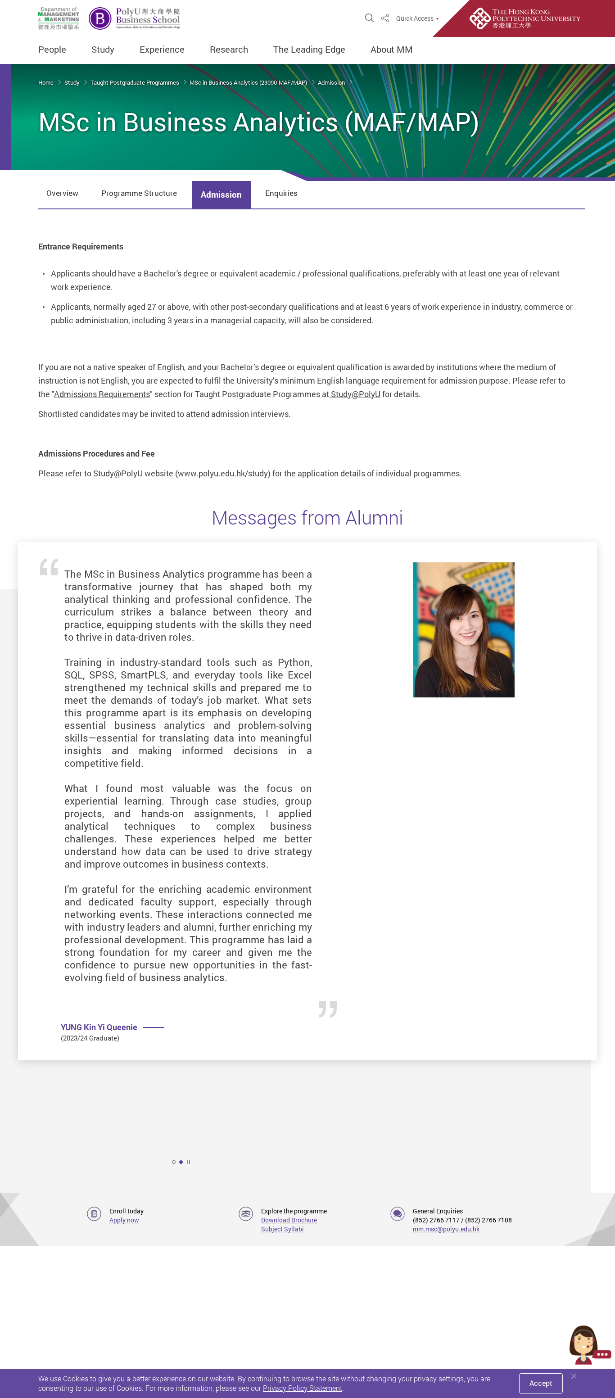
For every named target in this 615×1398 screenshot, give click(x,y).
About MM (392, 49)
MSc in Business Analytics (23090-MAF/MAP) (249, 82)
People (52, 49)
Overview (62, 193)
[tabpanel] (307, 829)
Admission (332, 82)
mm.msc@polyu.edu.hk (446, 1229)
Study (102, 49)
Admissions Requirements (102, 394)
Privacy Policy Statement (302, 1388)
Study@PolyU (354, 394)
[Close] (574, 1376)
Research (229, 49)
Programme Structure (139, 193)
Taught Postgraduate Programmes (135, 82)
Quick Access (415, 18)
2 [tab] (181, 1162)
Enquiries (281, 193)
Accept (540, 1383)
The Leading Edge (309, 49)
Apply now (124, 1220)
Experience (162, 49)
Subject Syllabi (282, 1229)
